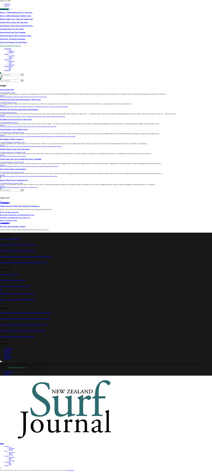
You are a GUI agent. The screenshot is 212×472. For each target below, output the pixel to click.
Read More (71, 470)
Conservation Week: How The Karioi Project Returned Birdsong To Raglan (22, 331)
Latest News (8, 357)
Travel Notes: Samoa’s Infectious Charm (12, 280)
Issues (10, 69)
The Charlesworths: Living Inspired (13, 169)
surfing (33, 187)
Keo (20, 96)
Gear (6, 355)
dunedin (7, 96)
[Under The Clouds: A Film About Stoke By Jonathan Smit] (0, 290)
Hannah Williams (13, 166)
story (28, 187)
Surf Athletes (12, 51)
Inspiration (7, 49)
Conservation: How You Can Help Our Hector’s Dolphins (20, 159)
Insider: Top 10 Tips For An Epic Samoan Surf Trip (15, 286)
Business (11, 52)
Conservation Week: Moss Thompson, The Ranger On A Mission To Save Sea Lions (25, 319)
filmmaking (10, 146)
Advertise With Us (8, 373)
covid (26, 136)
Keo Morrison (24, 96)
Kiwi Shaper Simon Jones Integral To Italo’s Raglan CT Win (17, 245)
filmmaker (5, 146)
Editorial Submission (9, 371)
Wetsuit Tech (11, 64)
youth (36, 187)
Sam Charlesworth (54, 146)
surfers (45, 96)
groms (18, 96)
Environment (8, 66)
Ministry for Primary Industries (41, 166)
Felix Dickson (24, 126)
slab (43, 126)
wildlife (24, 156)
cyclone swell (14, 126)
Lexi (35, 96)
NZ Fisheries (53, 166)
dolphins (7, 166)
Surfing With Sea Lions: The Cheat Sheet (14, 22)
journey (53, 136)
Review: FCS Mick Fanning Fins (9, 212)
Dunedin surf (12, 96)
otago (37, 96)
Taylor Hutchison (52, 116)
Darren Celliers (20, 116)
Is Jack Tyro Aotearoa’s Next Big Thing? (13, 42)
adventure (2, 136)
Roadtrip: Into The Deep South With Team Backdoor (19, 109)
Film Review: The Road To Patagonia (12, 39)
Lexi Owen (34, 106)
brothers (2, 176)
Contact (6, 375)
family (5, 176)
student (60, 146)
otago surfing (42, 146)
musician (11, 176)
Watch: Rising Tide (7, 90)
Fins (10, 63)
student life (36, 176)
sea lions (18, 156)
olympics (49, 106)
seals (21, 156)
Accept (67, 470)
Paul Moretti (37, 116)
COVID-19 (29, 136)
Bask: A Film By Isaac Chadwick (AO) (14, 180)
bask (5, 187)
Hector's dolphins (21, 166)
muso (14, 176)
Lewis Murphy (31, 96)
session (41, 116)
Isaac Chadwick (16, 146)
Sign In (6, 6)
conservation (3, 166)
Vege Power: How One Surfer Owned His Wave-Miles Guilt (17, 299)
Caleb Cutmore (14, 116)
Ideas (10, 67)
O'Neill (45, 106)
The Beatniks (46, 176)
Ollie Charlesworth (24, 146)
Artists (10, 50)
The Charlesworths (53, 176)
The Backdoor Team (60, 116)
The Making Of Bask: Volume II (11, 139)
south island (46, 116)
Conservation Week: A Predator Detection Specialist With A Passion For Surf (23, 262)
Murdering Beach (40, 106)
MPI (49, 166)
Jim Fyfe (2, 156)
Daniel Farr (34, 136)
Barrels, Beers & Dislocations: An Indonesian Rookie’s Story (17, 215)
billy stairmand (7, 116)
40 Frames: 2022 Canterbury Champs (12, 226)
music (7, 176)
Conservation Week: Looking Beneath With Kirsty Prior (17, 337)
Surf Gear (7, 59)
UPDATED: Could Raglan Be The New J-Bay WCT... (15, 217)
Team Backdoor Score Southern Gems (14, 129)
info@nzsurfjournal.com (16, 367)
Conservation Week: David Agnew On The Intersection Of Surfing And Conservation (26, 257)
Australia (11, 58)
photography (47, 146)
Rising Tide (41, 96)
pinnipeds (14, 156)
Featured (7, 350)
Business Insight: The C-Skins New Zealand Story (16, 19)
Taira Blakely (4, 102)
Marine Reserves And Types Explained (13, 32)
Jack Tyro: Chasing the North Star (10, 239)
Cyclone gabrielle (7, 126)
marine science (31, 166)
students (41, 176)
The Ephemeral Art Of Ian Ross (9, 274)
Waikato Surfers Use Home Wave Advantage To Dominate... (20, 206)
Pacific (10, 56)
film (16, 96)
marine (26, 166)
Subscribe (7, 4)
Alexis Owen (3, 96)
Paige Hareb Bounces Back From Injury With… (16, 36)
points (41, 126)
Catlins (23, 136)
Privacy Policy (7, 372)
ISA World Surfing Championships (17, 106)
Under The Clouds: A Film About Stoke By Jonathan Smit (17, 294)
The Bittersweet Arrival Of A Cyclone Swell (15, 119)
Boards (10, 62)
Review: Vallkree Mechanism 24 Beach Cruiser (15, 16)
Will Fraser (53, 126)
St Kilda (56, 106)
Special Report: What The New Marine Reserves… (17, 26)
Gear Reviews (12, 61)
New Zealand (12, 55)
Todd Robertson (47, 126)
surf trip (64, 136)
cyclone (1, 126)
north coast (29, 126)
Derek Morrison (4, 92)
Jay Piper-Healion (28, 116)
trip (75, 136)
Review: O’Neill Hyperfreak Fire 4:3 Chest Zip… (16, 12)
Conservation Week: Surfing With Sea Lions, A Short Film (17, 251)
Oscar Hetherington (32, 146)
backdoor (2, 116)
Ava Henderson (7, 136)
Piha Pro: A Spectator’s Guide (8, 220)
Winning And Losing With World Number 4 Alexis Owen (20, 99)
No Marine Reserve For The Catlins (12, 29)
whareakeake (65, 106)
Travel (6, 54)
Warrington (60, 106)
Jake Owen (27, 106)
